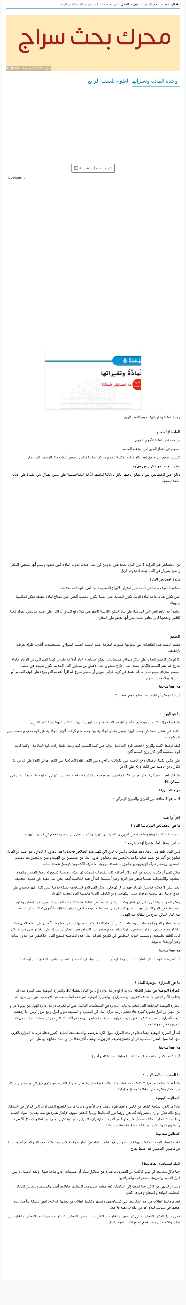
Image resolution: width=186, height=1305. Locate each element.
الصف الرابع (152, 4)
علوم (137, 4)
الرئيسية (170, 4)
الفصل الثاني (121, 4)
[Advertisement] (93, 125)
